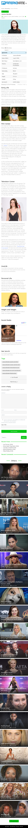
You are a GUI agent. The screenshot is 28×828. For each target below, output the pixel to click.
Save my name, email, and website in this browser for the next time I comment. (14, 420)
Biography (7, 8)
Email (15, 410)
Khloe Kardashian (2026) (9, 449)
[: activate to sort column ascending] (19, 52)
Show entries (6, 48)
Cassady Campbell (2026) (9, 447)
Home (2, 8)
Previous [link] (20, 84)
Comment (3, 392)
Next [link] (24, 84)
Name (2, 410)
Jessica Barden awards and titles (10, 361)
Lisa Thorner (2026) (8, 444)
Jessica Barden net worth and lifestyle (11, 370)
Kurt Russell (15, 377)
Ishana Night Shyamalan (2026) (11, 446)
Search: (6, 50)
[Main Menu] (23, 3)
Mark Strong (13, 381)
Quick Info (4, 52)
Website (3, 414)
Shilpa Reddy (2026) (8, 451)
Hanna (5, 145)
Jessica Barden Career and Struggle (11, 364)
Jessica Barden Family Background (10, 367)
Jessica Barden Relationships (9, 373)
